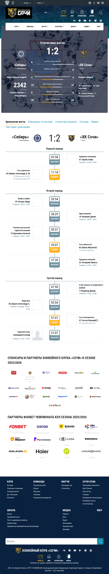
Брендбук (66, 529)
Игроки (35, 488)
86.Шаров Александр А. (19, 303)
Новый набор (12, 523)
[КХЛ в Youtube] (98, 3)
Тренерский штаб (39, 485)
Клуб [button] (16, 26)
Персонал (36, 491)
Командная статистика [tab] (40, 121)
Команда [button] (30, 26)
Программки (67, 523)
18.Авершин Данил (87, 216)
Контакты (10, 498)
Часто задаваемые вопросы (17, 520)
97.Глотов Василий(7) (88, 320)
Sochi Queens (87, 488)
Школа (9, 514)
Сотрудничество (13, 491)
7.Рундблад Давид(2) (86, 250)
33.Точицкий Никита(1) (87, 323)
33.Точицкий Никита (88, 262)
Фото (64, 517)
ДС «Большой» (12, 495)
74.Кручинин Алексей (20, 233)
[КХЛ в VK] (90, 3)
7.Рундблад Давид (87, 291)
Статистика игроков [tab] (66, 121)
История (10, 485)
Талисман (36, 495)
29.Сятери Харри (22, 201)
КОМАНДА (38, 481)
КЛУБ (10, 481)
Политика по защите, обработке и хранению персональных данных (54, 563)
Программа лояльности (91, 485)
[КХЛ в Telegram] (102, 3)
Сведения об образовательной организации (23, 526)
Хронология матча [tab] (15, 121)
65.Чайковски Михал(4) (21, 179)
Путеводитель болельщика (92, 498)
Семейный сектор (89, 501)
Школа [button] (73, 26)
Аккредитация (68, 526)
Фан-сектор (87, 491)
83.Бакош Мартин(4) (88, 247)
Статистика (66, 488)
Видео (65, 520)
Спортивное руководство (42, 498)
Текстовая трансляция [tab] (18, 126)
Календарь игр (67, 485)
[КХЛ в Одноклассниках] (94, 3)
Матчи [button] (44, 26)
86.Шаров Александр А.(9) (18, 173)
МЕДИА (67, 510)
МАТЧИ (65, 481)
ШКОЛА (11, 510)
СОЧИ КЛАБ (89, 481)
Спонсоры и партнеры (15, 488)
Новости (66, 514)
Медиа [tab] (94, 121)
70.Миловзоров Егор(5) (21, 176)
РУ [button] (46, 13)
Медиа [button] (86, 26)
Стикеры (86, 495)
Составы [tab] (84, 121)
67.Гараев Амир (86, 159)
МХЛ (98, 26)
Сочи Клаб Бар (88, 504)
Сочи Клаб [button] (59, 26)
